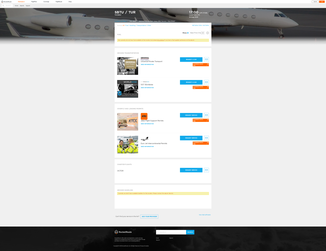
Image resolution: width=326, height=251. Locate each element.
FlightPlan (34, 1)
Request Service (191, 115)
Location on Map (120, 21)
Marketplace (21, 1)
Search (190, 232)
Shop (70, 1)
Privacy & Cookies (144, 245)
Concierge (46, 1)
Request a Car (191, 59)
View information (147, 64)
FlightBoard (59, 1)
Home (16, 5)
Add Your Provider (149, 216)
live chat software (205, 215)
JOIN (322, 1)
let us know (160, 40)
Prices (185, 33)
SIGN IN (315, 1)
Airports (22, 5)
